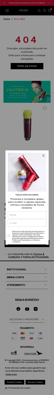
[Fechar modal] (43, 155)
